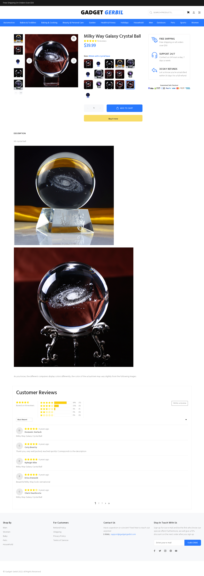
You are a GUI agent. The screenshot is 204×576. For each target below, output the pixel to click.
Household (8, 544)
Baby (5, 536)
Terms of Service (60, 540)
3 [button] (102, 503)
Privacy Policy (59, 536)
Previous (29, 61)
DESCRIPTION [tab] (20, 133)
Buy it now (113, 119)
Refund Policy (59, 528)
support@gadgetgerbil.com (123, 534)
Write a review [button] (179, 403)
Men (5, 528)
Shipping (57, 532)
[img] (31, 429)
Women (6, 532)
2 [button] (98, 503)
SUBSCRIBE (193, 543)
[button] (90, 41)
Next (74, 61)
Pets (5, 540)
